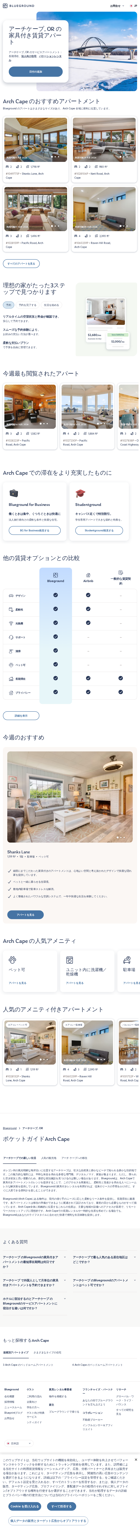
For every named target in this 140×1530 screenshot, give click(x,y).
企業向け (32, 1402)
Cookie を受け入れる (25, 1506)
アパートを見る (25, 915)
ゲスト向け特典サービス (35, 1415)
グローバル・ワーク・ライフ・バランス (125, 1400)
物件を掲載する (58, 1396)
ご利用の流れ (34, 1396)
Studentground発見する (99, 530)
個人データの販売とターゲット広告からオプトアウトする (48, 1521)
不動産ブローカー (93, 1420)
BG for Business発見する (34, 530)
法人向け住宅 (28, 56)
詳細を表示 (21, 716)
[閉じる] (136, 1460)
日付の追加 (35, 71)
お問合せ (9, 1418)
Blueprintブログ (13, 1413)
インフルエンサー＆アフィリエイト (98, 1427)
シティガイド (34, 1422)
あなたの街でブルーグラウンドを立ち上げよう (98, 1402)
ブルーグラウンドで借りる (64, 1412)
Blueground (10, 1128)
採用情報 (9, 1402)
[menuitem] (19, 1160)
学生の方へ (33, 1407)
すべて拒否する (61, 1506)
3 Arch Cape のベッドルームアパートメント (28, 1365)
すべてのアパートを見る (21, 263)
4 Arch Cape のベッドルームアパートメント (97, 1365)
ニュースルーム (13, 1407)
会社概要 (9, 1396)
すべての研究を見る (125, 1412)
